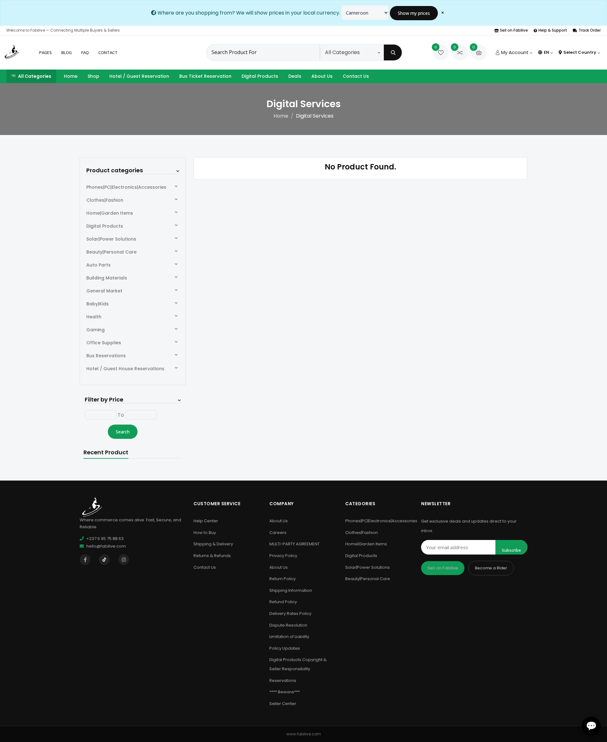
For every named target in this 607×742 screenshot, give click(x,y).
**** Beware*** (284, 692)
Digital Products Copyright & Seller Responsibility (298, 664)
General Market (104, 291)
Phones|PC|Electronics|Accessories (126, 187)
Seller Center (282, 704)
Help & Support (552, 30)
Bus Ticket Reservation (205, 76)
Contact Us (356, 76)
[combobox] (352, 52)
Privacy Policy (283, 556)
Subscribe (511, 550)
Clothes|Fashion (104, 200)
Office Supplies (103, 343)
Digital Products (260, 76)
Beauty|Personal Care (111, 252)
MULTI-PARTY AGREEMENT (294, 544)
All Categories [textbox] (342, 52)
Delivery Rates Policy (290, 613)
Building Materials (106, 278)
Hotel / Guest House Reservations (125, 368)
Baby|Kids (97, 304)
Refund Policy (283, 602)
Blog (66, 52)
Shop (93, 76)
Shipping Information (290, 590)
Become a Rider (491, 568)
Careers (277, 533)
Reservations (282, 681)
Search (123, 432)
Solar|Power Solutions (111, 239)
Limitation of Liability (289, 637)
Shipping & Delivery (213, 544)
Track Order (590, 30)
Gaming (95, 330)
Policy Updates (284, 648)
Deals (294, 76)
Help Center (205, 521)
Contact (108, 52)
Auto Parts (98, 265)
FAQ (85, 52)
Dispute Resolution (288, 625)
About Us (322, 76)
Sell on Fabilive (514, 30)
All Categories (34, 76)
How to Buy (204, 533)
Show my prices (414, 13)
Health (93, 317)
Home (70, 76)
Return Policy (282, 579)
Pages (45, 52)
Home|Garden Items (109, 213)
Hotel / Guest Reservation (139, 76)
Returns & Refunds (212, 556)
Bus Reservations (106, 356)
